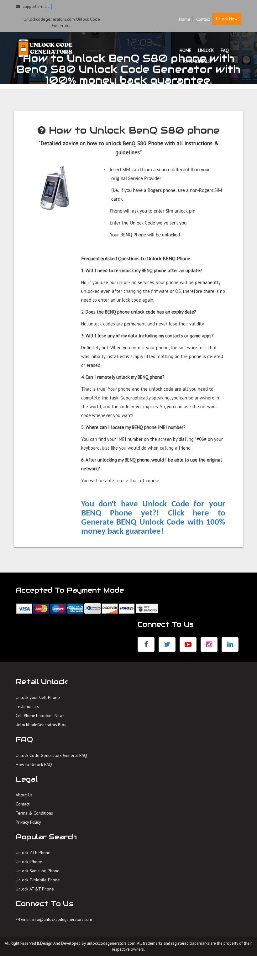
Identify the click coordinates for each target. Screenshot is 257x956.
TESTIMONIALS (195, 61)
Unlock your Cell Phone (38, 697)
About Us (24, 795)
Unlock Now (227, 19)
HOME (185, 50)
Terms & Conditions (34, 813)
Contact (203, 19)
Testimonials (27, 706)
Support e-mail (34, 6)
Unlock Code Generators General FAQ (51, 755)
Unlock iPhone (29, 861)
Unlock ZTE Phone (33, 852)
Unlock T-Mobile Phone (38, 880)
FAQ (225, 50)
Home (184, 19)
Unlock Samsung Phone (38, 871)
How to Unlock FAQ (34, 764)
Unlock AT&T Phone (35, 889)
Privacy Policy (28, 822)
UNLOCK (206, 50)
